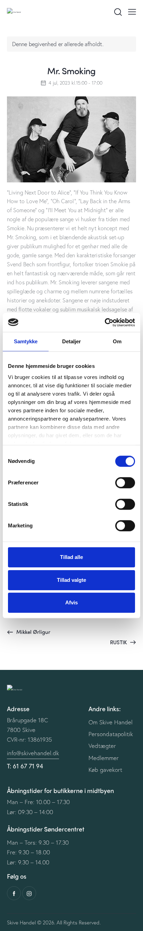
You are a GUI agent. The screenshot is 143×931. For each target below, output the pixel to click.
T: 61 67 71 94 (25, 766)
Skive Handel (21, 922)
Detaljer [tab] (71, 341)
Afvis (71, 602)
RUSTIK (119, 642)
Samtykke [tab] (26, 341)
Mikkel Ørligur (32, 632)
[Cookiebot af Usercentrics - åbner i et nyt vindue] (104, 322)
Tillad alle (71, 557)
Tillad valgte (71, 580)
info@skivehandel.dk (33, 753)
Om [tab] (117, 341)
